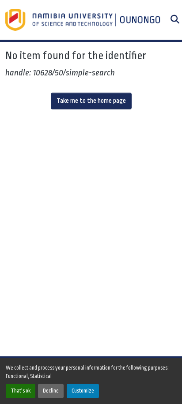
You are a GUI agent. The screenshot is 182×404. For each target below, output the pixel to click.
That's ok (20, 391)
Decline (51, 391)
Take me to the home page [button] (91, 101)
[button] (83, 20)
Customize (83, 391)
